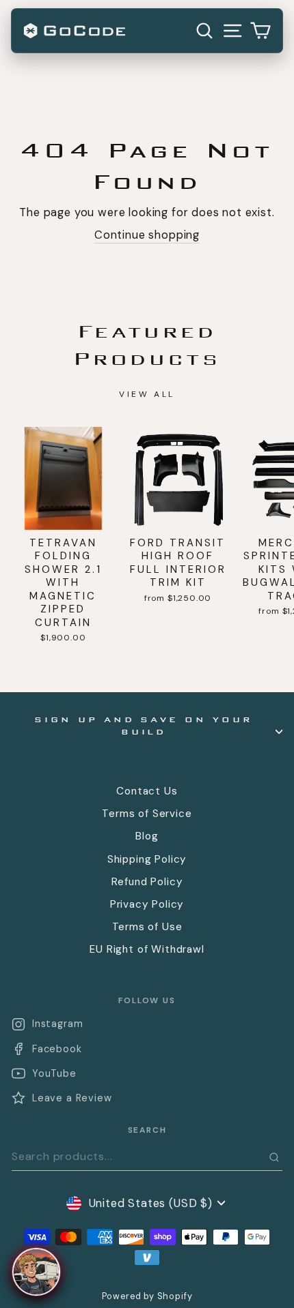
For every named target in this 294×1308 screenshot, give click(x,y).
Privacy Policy (147, 904)
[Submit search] (274, 1157)
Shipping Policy (147, 859)
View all (147, 394)
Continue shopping (147, 235)
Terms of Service (146, 813)
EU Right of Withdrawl (147, 949)
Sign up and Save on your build (143, 726)
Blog (146, 836)
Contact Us (146, 791)
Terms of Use (147, 927)
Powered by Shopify (147, 1296)
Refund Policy (147, 882)
